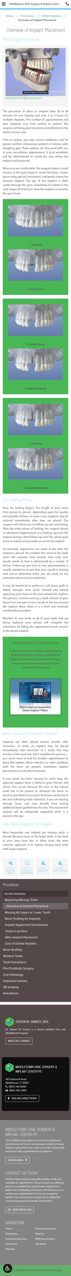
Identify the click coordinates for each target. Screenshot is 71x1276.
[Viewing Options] (8, 1268)
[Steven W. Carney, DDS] (9, 1020)
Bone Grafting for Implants (23, 918)
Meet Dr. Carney (19, 1041)
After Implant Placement (21, 937)
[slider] (35, 93)
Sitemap (9, 1249)
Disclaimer (41, 1243)
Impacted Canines (15, 981)
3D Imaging (11, 987)
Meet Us (40, 1233)
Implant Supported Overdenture (26, 925)
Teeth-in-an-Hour (16, 931)
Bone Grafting (12, 949)
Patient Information (46, 1228)
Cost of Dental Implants (20, 943)
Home (9, 16)
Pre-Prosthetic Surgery (18, 968)
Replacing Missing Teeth (21, 900)
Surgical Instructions (16, 1238)
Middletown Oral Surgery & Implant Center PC (36, 4)
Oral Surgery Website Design (26, 1270)
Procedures (27, 16)
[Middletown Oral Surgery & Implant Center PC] (9, 1066)
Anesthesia (10, 993)
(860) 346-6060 (17, 1086)
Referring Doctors (45, 1238)
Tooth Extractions (14, 962)
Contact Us (11, 1243)
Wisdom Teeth (13, 956)
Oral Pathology (13, 975)
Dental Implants (51, 16)
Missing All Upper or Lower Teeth (27, 912)
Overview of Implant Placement (27, 906)
